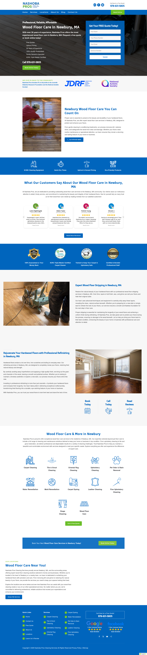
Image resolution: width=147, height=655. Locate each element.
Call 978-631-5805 (75, 139)
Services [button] (33, 12)
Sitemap (85, 648)
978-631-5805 (34, 62)
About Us (29, 630)
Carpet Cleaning (30, 467)
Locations (44, 12)
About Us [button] (55, 12)
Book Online (117, 12)
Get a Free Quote (74, 523)
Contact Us (72, 12)
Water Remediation (30, 489)
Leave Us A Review (32, 638)
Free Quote (29, 625)
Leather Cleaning (95, 489)
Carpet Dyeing (73, 489)
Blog (63, 12)
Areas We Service (14, 597)
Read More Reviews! (73, 235)
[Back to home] (30, 5)
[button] (123, 217)
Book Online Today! (31, 67)
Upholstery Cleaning (54, 627)
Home (25, 12)
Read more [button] (36, 225)
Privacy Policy (76, 648)
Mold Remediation (52, 489)
